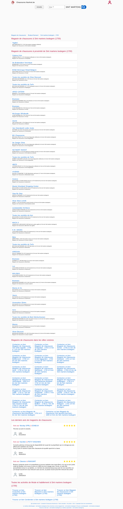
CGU (74, 503)
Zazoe (14, 120)
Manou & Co (17, 288)
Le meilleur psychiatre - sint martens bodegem (72, 507)
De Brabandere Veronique (22, 62)
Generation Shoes (19, 302)
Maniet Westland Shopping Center (25, 186)
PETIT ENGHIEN (34, 442)
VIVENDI (15, 171)
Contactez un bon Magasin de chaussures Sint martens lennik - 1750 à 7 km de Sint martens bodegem (21, 403)
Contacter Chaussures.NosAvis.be (49, 503)
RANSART (32, 461)
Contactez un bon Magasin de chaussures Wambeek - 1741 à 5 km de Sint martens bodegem (44, 370)
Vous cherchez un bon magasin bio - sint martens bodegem (61, 506)
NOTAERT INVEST (19, 150)
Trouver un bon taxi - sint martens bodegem (49, 507)
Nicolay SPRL (25, 426)
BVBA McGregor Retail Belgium (24, 70)
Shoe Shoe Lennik (19, 200)
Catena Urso (17, 55)
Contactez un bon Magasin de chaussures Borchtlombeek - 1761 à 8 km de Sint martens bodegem (27, 413)
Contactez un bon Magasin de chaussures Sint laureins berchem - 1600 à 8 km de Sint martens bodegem (61, 413)
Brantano (15, 99)
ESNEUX (35, 426)
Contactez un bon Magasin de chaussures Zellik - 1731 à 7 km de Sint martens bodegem (21, 391)
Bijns (14, 237)
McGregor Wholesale (20, 113)
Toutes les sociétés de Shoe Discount (26, 77)
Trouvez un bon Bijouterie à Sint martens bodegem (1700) (44, 491)
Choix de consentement (86, 503)
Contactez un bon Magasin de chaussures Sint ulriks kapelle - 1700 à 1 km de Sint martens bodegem (21, 347)
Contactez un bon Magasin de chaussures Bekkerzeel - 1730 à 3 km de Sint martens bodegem (21, 359)
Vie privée (69, 503)
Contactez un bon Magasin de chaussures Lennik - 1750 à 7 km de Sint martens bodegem (66, 391)
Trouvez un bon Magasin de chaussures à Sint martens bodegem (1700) (66, 492)
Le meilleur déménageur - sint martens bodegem (35, 506)
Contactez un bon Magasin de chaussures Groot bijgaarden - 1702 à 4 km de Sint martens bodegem (44, 359)
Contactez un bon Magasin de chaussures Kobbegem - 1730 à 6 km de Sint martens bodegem (66, 381)
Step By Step (17, 193)
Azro (14, 309)
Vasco (14, 295)
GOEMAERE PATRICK (21, 208)
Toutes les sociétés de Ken (22, 215)
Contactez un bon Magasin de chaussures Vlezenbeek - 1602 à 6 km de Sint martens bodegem (21, 381)
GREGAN (16, 251)
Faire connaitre (62, 503)
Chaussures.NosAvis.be (25, 2)
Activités (39, 7)
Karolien (23, 442)
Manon (15, 324)
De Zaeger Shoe (18, 142)
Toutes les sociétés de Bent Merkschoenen (28, 317)
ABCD (14, 164)
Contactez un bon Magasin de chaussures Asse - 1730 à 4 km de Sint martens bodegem (21, 369)
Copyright (78, 503)
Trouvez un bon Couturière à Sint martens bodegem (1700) (19, 492)
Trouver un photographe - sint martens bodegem (88, 506)
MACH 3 (15, 222)
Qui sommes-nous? (35, 503)
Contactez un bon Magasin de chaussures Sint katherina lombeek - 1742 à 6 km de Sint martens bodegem (44, 381)
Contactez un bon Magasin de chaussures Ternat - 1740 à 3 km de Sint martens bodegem (66, 346)
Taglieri (15, 42)
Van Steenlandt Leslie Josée (23, 128)
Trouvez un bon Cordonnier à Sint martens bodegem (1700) (35, 500)
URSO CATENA (18, 91)
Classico (23, 461)
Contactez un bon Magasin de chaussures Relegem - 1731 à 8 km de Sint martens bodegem (66, 403)
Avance (15, 179)
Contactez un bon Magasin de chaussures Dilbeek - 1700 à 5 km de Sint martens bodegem (66, 369)
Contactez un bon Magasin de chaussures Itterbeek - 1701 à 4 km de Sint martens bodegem (66, 359)
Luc (13, 266)
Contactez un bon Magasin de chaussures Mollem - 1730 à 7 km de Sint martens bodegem (44, 402)
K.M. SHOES (17, 230)
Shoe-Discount (18, 331)
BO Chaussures (18, 135)
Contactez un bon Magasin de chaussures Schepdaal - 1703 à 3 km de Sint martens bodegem (44, 347)
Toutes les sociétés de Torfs (23, 84)
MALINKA (16, 273)
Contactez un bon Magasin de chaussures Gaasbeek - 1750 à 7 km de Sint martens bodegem (44, 392)
